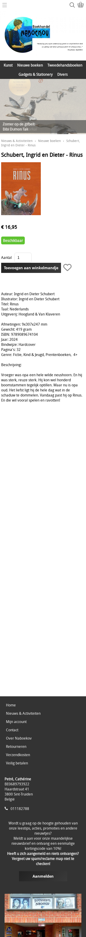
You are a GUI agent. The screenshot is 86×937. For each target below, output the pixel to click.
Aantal (6, 257)
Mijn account (16, 721)
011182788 (20, 808)
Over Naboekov (19, 738)
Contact (12, 729)
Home (11, 705)
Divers (62, 74)
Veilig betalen (17, 763)
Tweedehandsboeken (64, 65)
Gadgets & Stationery (36, 74)
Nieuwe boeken (30, 65)
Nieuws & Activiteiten (17, 141)
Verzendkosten (18, 754)
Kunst (8, 65)
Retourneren (16, 746)
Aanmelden (43, 876)
